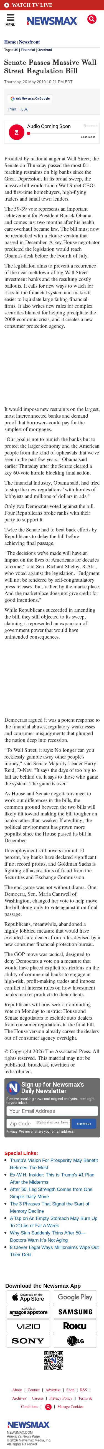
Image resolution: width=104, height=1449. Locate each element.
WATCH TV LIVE (32, 5)
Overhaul (44, 50)
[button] (92, 19)
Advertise (52, 1389)
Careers (38, 1398)
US (16, 50)
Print (12, 109)
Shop (70, 1389)
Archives (19, 1398)
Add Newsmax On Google (33, 98)
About (17, 1389)
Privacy (11, 1131)
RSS (83, 1389)
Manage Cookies (70, 1406)
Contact (34, 1389)
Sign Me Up (84, 1123)
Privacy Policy (60, 1398)
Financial (28, 50)
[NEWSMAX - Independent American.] (52, 21)
